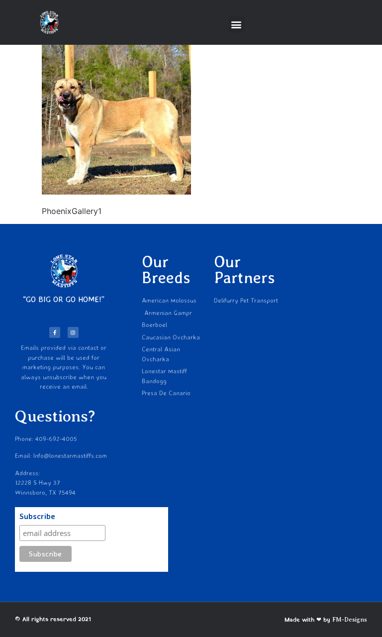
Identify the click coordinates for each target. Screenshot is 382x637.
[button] (236, 24)
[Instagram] (73, 332)
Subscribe (37, 516)
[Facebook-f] (54, 332)
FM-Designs (349, 619)
